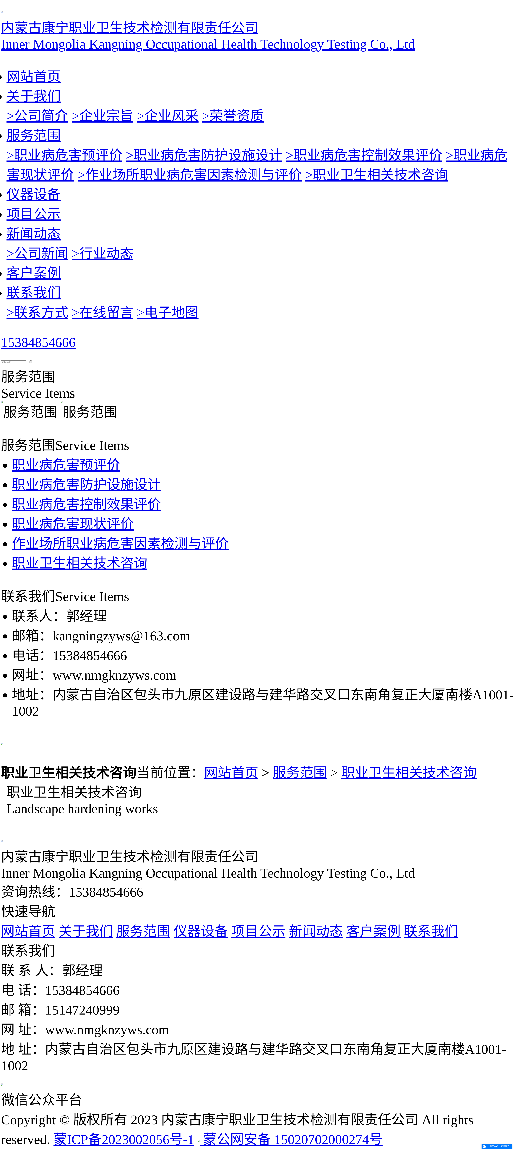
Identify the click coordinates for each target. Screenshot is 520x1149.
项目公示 (33, 214)
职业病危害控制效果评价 (364, 155)
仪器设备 (33, 194)
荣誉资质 (233, 115)
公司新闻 (37, 253)
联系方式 (37, 312)
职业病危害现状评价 (73, 524)
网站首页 (33, 76)
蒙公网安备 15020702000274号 (291, 1139)
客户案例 (33, 273)
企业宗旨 (102, 115)
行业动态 (102, 253)
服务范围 (33, 135)
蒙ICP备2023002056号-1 (123, 1139)
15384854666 (38, 342)
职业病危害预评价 (64, 155)
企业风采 (168, 115)
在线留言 (102, 312)
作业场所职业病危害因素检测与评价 (190, 174)
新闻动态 (33, 233)
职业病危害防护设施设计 (204, 155)
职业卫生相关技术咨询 (376, 174)
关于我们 (33, 96)
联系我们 (33, 292)
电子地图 (168, 312)
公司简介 (37, 115)
